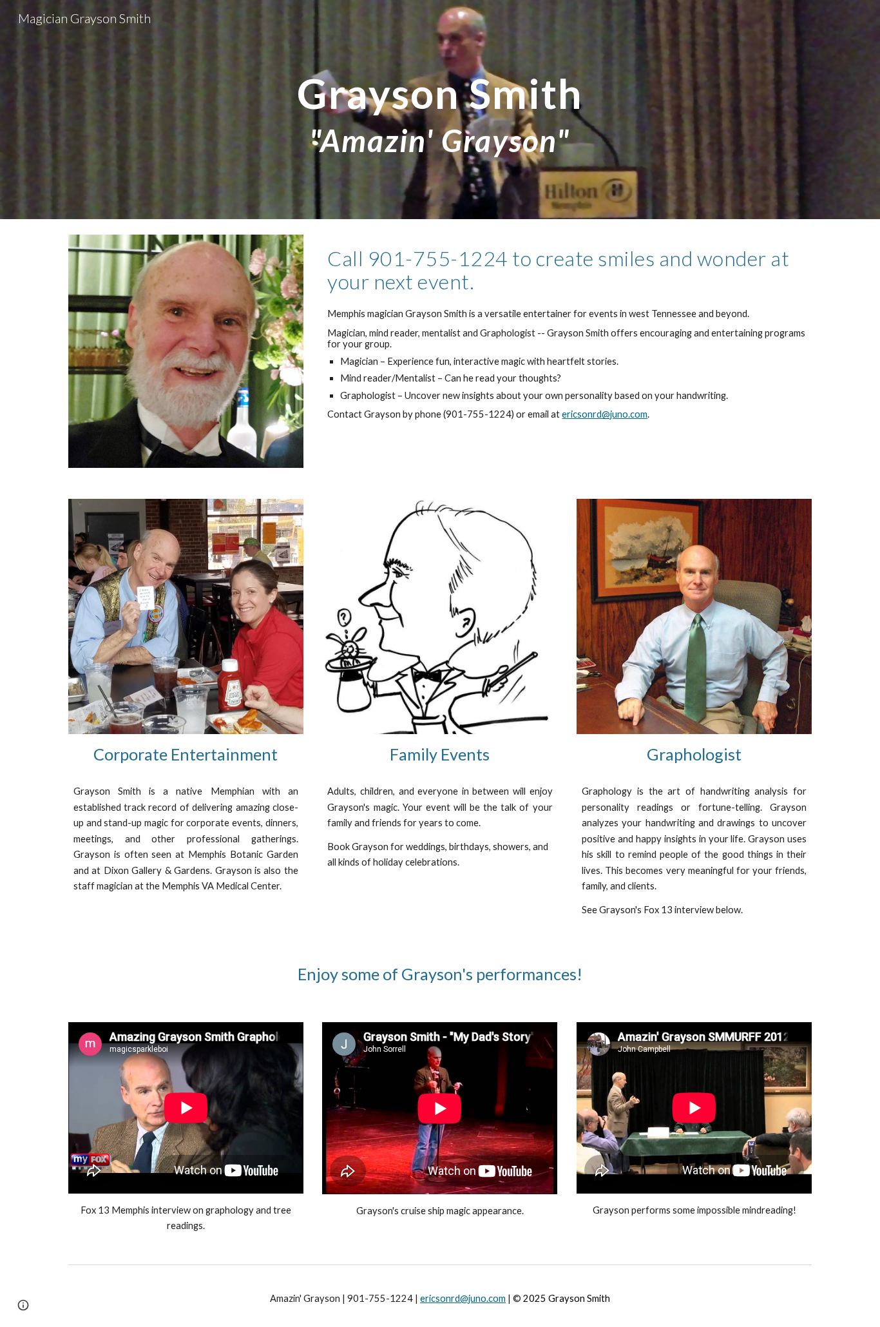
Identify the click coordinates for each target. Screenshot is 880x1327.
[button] (23, 1305)
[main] (440, 109)
